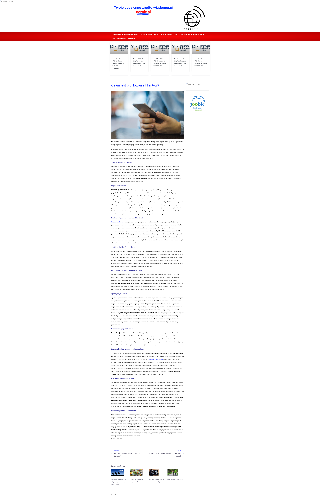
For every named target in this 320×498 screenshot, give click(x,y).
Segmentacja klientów (118, 222)
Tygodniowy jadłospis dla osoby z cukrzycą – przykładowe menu (136, 481)
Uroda (175, 34)
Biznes (143, 34)
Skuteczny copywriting (127, 38)
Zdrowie (169, 34)
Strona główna (116, 34)
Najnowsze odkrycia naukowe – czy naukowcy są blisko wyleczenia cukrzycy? (156, 481)
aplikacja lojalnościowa (156, 359)
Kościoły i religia (198, 34)
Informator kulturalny (131, 34)
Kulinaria (187, 34)
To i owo (180, 34)
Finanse (161, 34)
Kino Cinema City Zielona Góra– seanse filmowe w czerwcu (118, 63)
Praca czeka (152, 34)
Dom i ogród (116, 38)
